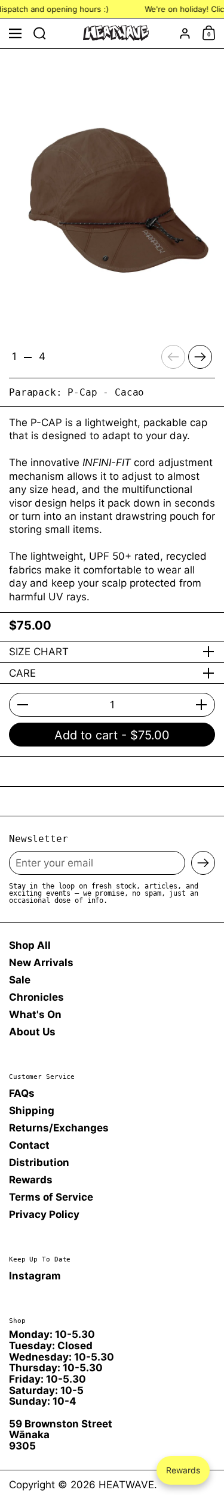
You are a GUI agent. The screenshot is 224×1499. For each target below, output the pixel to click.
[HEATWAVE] (116, 33)
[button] (39, 33)
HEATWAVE (126, 1485)
